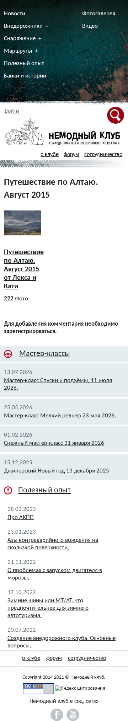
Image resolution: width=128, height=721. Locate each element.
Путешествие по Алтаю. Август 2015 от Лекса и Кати (24, 269)
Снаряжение (20, 39)
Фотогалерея (98, 14)
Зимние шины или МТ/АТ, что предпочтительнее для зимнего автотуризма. (48, 608)
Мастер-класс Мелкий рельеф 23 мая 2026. (60, 416)
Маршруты (18, 51)
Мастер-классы (44, 354)
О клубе (50, 154)
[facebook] (56, 715)
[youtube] (72, 715)
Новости (14, 14)
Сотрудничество (103, 154)
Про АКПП (20, 517)
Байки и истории (25, 76)
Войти (12, 111)
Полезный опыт (24, 63)
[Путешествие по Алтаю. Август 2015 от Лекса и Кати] (22, 223)
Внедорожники (23, 26)
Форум (71, 154)
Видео (90, 26)
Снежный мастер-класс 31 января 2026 (54, 443)
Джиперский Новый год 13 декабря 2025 (56, 471)
